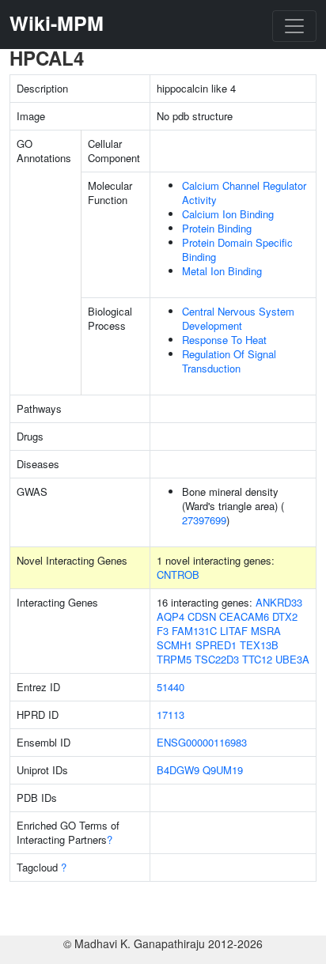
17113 (170, 714)
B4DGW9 (178, 769)
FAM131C (194, 630)
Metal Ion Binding (222, 270)
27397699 (204, 519)
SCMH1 (174, 644)
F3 (163, 630)
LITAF (234, 630)
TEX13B (259, 644)
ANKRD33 (279, 602)
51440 (170, 686)
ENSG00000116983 (202, 742)
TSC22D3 (217, 659)
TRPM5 (174, 659)
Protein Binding (217, 228)
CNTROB (178, 574)
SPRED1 (216, 644)
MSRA (266, 630)
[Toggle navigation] (294, 26)
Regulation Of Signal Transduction (229, 361)
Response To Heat (224, 339)
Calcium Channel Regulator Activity (244, 192)
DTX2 (285, 616)
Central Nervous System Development (238, 318)
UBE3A (292, 659)
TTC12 (257, 659)
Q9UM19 (223, 769)
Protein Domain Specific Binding (237, 249)
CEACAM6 (244, 616)
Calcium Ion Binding (228, 213)
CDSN (202, 616)
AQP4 (170, 616)
